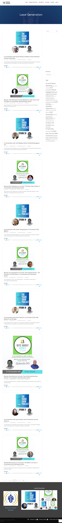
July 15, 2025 (6, 59)
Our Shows (47, 2)
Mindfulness (54, 118)
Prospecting (50, 129)
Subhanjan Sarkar (13, 59)
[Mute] (35, 67)
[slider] (38, 68)
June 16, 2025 (6, 232)
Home (27, 2)
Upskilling (53, 141)
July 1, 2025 (6, 146)
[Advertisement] (52, 52)
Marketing (49, 118)
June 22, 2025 (6, 189)
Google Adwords (49, 102)
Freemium (48, 100)
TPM (57, 139)
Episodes (52, 2)
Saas (52, 131)
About (56, 2)
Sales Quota (53, 136)
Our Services (41, 2)
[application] (22, 67)
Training (48, 141)
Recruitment (48, 131)
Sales (54, 131)
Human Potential (51, 110)
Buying (54, 94)
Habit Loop (52, 104)
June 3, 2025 (6, 320)
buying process (50, 96)
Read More (6, 65)
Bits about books (20, 189)
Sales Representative (52, 138)
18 (23, 480)
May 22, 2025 (6, 379)
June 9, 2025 (6, 277)
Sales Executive (50, 133)
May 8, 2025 (6, 465)
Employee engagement (50, 98)
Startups (48, 139)
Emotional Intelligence (51, 97)
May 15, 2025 (6, 422)
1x (40, 110)
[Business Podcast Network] (6, 3)
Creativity (47, 97)
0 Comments (29, 59)
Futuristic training (53, 100)
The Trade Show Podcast (21, 59)
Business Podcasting (33, 2)
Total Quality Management (53, 139)
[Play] (7, 67)
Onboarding (48, 119)
